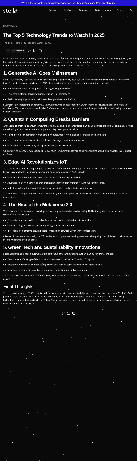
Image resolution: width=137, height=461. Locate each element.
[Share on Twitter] (29, 50)
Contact (108, 10)
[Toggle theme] (131, 10)
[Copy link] (40, 50)
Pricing (98, 10)
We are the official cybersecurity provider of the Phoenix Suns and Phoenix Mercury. (68, 3)
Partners (120, 10)
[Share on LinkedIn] (35, 50)
